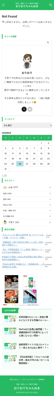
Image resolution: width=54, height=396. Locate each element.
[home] (29, 109)
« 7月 (4, 175)
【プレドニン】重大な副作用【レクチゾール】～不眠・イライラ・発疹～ (23, 236)
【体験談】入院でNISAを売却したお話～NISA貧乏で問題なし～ (22, 243)
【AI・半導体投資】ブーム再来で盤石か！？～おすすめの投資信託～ (23, 251)
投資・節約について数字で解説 (27, 384)
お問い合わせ (14, 379)
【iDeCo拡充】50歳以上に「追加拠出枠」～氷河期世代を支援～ (23, 265)
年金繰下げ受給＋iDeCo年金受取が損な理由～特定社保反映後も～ (23, 258)
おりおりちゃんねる (27, 6)
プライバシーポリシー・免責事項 (33, 379)
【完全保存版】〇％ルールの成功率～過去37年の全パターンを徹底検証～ (34, 360)
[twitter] (24, 109)
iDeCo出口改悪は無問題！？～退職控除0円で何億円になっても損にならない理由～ (34, 332)
